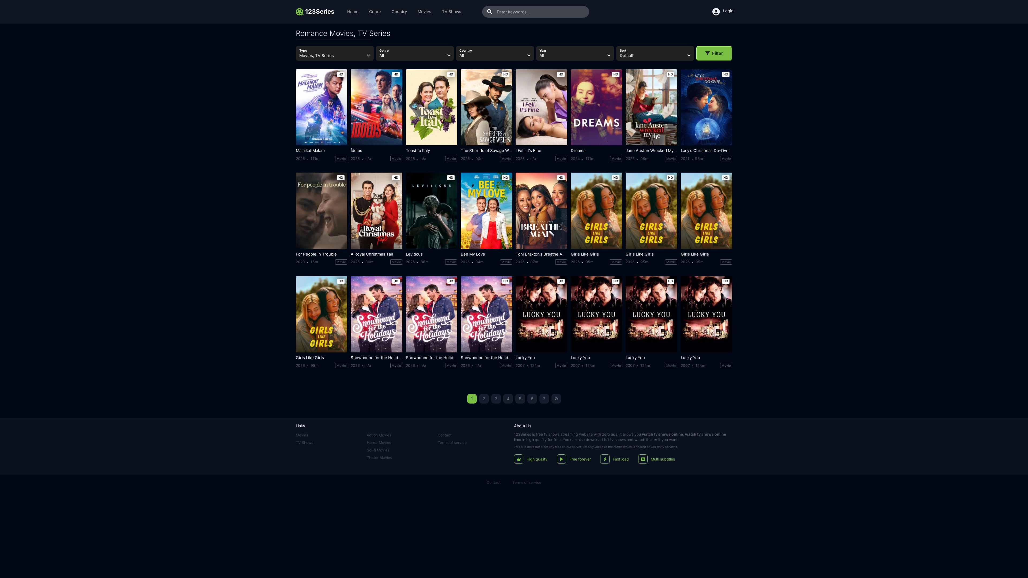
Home (352, 11)
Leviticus (414, 254)
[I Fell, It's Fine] (541, 107)
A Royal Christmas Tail (372, 254)
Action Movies (379, 435)
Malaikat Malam (310, 150)
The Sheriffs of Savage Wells (488, 150)
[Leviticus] (431, 211)
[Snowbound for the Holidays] (376, 314)
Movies (424, 11)
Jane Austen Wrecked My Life (654, 150)
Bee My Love (473, 254)
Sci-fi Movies (378, 450)
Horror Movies (379, 442)
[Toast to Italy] (431, 107)
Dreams (578, 150)
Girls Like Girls (585, 254)
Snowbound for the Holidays (378, 357)
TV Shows (451, 11)
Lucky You (525, 357)
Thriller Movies (379, 457)
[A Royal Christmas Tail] (376, 211)
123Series (522, 434)
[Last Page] (556, 399)
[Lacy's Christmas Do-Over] (706, 107)
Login (728, 10)
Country (399, 11)
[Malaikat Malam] (321, 107)
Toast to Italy (418, 150)
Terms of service (452, 442)
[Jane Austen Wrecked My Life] (651, 107)
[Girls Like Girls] (596, 211)
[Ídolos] (376, 107)
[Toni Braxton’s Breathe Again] (541, 211)
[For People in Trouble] (321, 211)
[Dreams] (596, 107)
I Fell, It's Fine (528, 150)
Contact (445, 435)
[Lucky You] (541, 314)
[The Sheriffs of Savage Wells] (486, 107)
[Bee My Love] (486, 211)
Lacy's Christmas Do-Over (705, 150)
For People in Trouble (316, 254)
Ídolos (356, 150)
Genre (375, 11)
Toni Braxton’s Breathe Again (543, 254)
